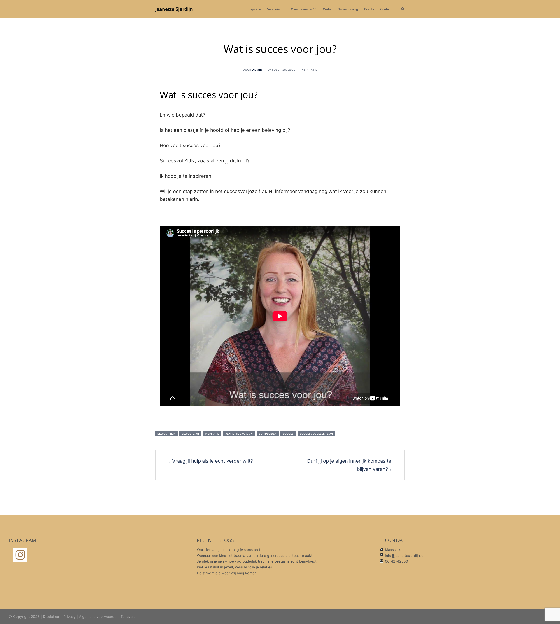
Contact (386, 9)
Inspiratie (254, 9)
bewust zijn (166, 433)
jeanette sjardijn (239, 433)
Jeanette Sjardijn (174, 9)
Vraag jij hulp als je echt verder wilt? (212, 461)
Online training (348, 9)
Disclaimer (51, 616)
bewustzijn (190, 433)
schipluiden (267, 433)
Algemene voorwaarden (98, 616)
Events (369, 9)
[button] (403, 9)
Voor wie (273, 9)
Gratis (327, 9)
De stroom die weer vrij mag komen (226, 573)
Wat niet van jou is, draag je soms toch (229, 549)
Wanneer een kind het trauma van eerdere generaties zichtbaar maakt (254, 555)
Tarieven (128, 616)
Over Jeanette (301, 9)
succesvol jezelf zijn (316, 433)
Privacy (69, 616)
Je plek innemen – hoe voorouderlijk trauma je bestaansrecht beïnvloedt (257, 561)
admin (257, 69)
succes (288, 433)
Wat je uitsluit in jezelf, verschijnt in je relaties (234, 567)
